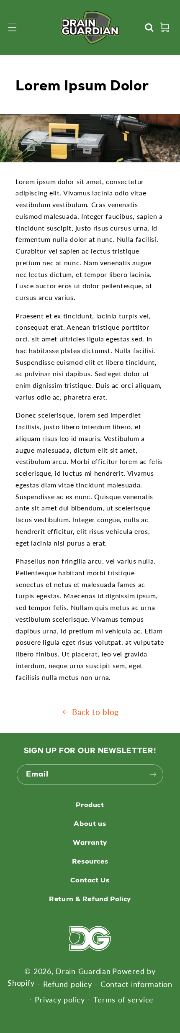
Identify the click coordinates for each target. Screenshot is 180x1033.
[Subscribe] (153, 774)
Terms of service (123, 999)
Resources (90, 861)
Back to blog (95, 712)
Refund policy (67, 984)
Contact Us (89, 880)
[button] (12, 27)
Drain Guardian (83, 971)
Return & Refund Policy (90, 899)
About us (90, 823)
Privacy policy (60, 999)
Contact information (136, 984)
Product (90, 804)
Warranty (90, 842)
